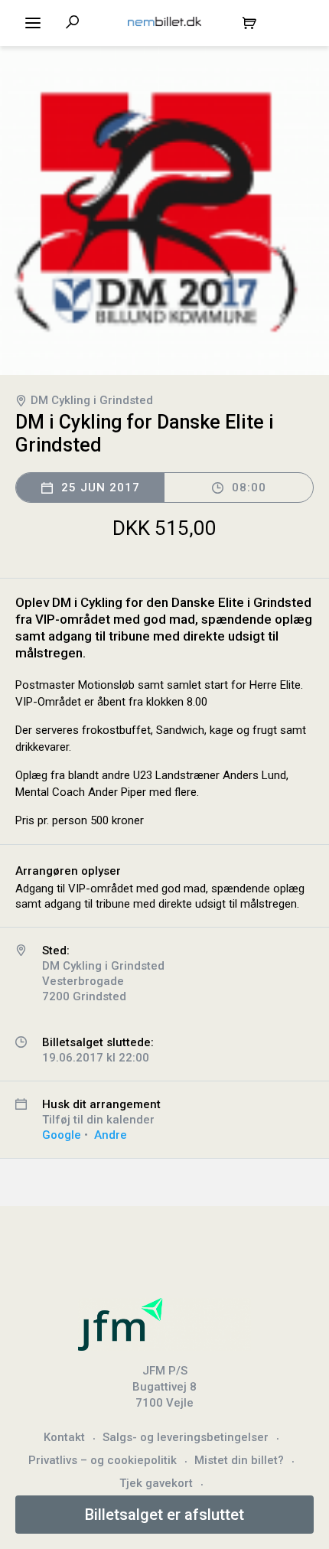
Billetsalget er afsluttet (164, 1514)
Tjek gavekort (156, 1483)
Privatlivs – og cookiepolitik (102, 1460)
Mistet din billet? (239, 1460)
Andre (110, 1135)
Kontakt (64, 1437)
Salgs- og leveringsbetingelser (186, 1437)
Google (61, 1135)
